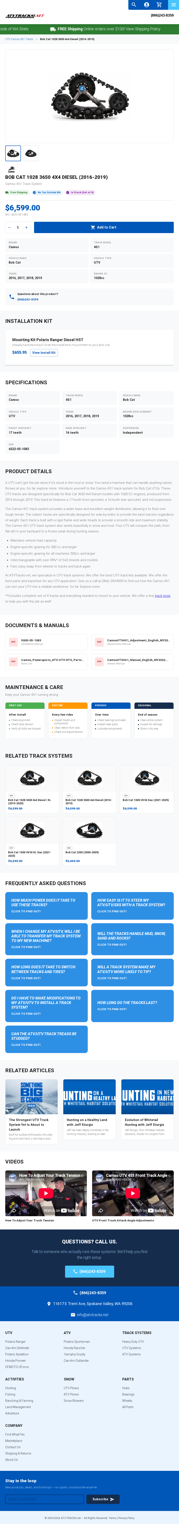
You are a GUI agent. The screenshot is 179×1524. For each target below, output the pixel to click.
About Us (11, 1459)
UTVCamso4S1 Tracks (19, 39)
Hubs (126, 1388)
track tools (162, 596)
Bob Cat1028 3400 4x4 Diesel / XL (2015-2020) (29, 802)
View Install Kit (44, 353)
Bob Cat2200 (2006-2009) (82, 852)
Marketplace (13, 1441)
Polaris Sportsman (77, 1341)
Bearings (128, 1394)
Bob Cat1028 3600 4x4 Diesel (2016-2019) (88, 802)
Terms (112, 1518)
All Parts (128, 1407)
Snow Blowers (74, 1400)
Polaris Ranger (15, 1341)
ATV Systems (131, 1354)
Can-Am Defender (17, 1348)
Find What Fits (15, 1434)
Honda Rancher (74, 1348)
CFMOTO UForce (17, 1367)
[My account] (146, 4)
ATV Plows (71, 1394)
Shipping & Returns (18, 1453)
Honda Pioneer (15, 1360)
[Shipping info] (38, 29)
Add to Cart (106, 227)
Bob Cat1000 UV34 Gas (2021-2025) (146, 800)
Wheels (127, 1400)
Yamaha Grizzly (74, 1354)
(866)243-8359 (162, 15)
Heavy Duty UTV (133, 1341)
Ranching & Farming (19, 1400)
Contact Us (13, 1447)
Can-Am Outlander (76, 1360)
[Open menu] (173, 4)
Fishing (10, 1394)
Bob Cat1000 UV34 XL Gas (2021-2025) (29, 854)
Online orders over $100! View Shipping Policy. (94, 29)
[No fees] (170, 29)
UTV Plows (71, 1388)
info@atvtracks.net (92, 1314)
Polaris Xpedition (17, 1354)
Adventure (12, 1413)
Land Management (18, 1407)
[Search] (134, 4)
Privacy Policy (126, 1518)
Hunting (10, 1388)
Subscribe (100, 1499)
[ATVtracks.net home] (25, 17)
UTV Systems (131, 1348)
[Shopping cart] (159, 4)
